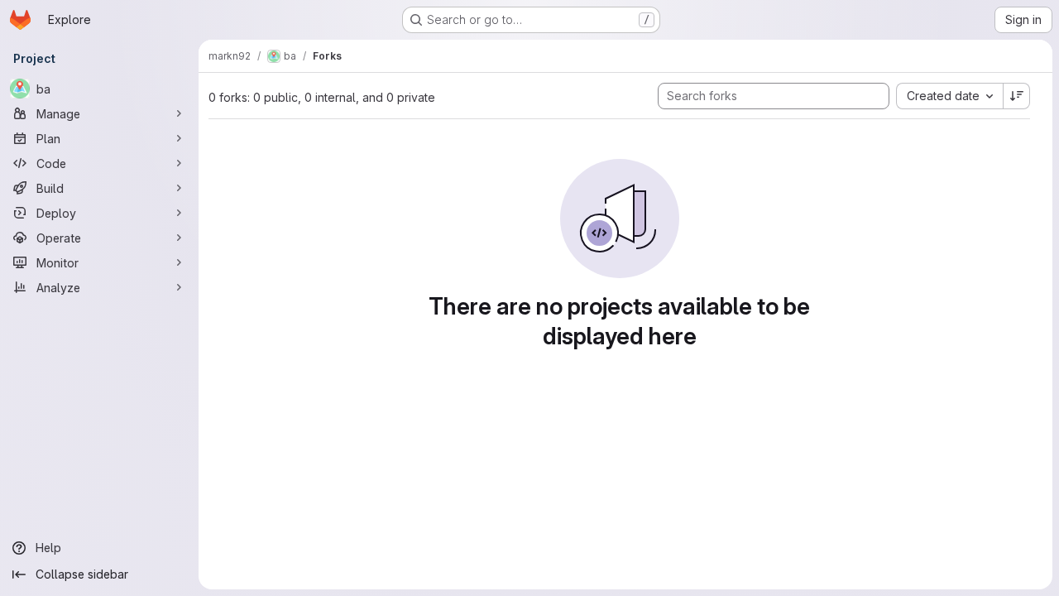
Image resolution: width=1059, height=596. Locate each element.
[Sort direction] (1017, 96)
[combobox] (949, 96)
